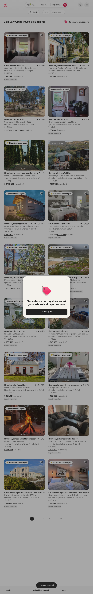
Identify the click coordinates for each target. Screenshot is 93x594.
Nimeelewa (46, 312)
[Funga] (66, 279)
